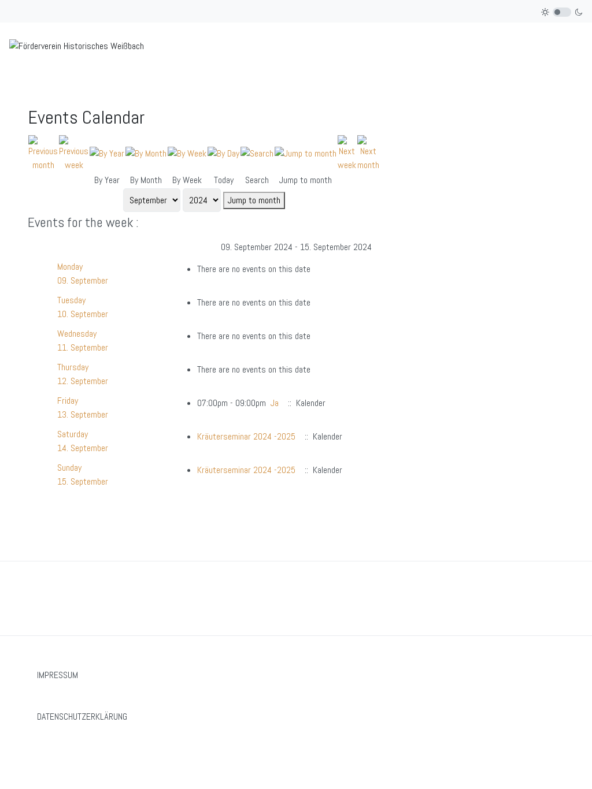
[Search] (256, 153)
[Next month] (368, 153)
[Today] (223, 153)
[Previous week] (73, 153)
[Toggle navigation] (578, 45)
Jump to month (254, 200)
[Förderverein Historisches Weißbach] (76, 45)
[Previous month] (43, 153)
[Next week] (347, 153)
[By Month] (145, 153)
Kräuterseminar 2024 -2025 (246, 436)
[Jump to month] (305, 153)
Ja (275, 403)
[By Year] (107, 153)
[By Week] (187, 153)
